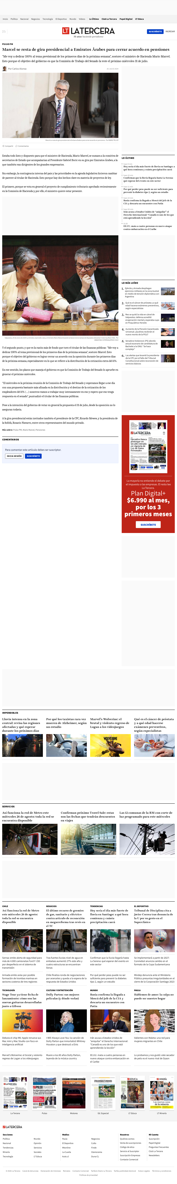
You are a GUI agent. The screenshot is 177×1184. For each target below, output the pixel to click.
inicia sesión (14, 456)
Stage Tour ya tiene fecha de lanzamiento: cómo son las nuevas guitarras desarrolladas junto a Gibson (22, 1000)
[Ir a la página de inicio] (88, 31)
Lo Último (94, 19)
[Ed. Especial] (103, 1109)
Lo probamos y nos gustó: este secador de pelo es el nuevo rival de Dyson (154, 1056)
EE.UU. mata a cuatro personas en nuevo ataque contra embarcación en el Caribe (147, 227)
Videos (82, 19)
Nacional (24, 19)
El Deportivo (61, 19)
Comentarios (23, 146)
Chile (5, 906)
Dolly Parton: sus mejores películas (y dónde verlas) (62, 996)
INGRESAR (170, 31)
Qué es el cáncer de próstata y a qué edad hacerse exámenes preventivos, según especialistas (142, 305)
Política (14, 19)
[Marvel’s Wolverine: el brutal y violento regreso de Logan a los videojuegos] (110, 745)
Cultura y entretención (59, 990)
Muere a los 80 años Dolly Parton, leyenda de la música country (63, 1056)
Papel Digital (126, 19)
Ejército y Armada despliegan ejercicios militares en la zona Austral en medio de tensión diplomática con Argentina (142, 292)
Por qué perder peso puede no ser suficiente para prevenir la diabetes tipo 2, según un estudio (148, 190)
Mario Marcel (29, 429)
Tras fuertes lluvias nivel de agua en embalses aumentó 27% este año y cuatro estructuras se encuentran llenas (64, 962)
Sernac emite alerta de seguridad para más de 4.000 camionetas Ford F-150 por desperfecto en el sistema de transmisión (22, 962)
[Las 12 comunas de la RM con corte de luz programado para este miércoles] (147, 839)
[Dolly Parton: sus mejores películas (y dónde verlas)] (66, 1020)
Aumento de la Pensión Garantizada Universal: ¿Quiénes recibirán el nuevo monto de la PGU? (142, 332)
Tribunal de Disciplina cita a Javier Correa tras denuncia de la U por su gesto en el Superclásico (153, 916)
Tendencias (96, 906)
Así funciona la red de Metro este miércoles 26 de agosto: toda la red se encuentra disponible (28, 816)
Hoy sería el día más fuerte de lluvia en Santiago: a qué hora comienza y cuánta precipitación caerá (149, 168)
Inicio (5, 19)
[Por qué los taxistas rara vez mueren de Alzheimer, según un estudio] (66, 745)
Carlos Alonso (19, 68)
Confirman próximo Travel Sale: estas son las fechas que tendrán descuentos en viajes (88, 816)
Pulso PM (7, 44)
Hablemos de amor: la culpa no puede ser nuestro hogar (154, 996)
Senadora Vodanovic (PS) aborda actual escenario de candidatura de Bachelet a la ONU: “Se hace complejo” (141, 345)
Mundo (73, 19)
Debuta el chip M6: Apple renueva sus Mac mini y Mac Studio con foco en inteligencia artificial (21, 1041)
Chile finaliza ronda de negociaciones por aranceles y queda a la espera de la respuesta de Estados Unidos (66, 978)
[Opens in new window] (73, 1109)
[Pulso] (44, 1109)
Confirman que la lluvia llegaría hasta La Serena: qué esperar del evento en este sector (148, 179)
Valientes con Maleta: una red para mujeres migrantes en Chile (152, 1039)
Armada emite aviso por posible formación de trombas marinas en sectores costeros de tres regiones (19, 978)
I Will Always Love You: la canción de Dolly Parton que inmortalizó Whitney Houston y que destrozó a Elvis (65, 1041)
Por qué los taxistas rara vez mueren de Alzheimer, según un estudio (66, 723)
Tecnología (48, 19)
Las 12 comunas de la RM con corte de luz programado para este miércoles (145, 814)
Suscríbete (34, 456)
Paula (137, 990)
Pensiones (40, 429)
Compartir (9, 146)
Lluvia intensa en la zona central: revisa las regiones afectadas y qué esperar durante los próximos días (21, 725)
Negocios (35, 19)
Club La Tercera (109, 19)
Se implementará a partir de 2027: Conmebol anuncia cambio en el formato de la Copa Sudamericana (152, 961)
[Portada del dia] (148, 471)
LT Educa (139, 19)
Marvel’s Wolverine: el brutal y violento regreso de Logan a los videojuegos (109, 723)
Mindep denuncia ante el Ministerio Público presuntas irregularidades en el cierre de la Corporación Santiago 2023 (154, 978)
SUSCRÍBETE (148, 525)
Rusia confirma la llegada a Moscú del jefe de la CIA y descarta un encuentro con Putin (147, 202)
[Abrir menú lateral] (4, 31)
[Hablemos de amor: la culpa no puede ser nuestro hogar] (154, 1020)
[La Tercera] (15, 1109)
